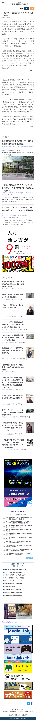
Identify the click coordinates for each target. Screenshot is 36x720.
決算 (20, 514)
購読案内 (13, 711)
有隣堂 (26, 146)
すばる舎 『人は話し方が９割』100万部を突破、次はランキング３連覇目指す (18, 210)
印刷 (16, 417)
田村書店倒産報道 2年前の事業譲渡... (15, 578)
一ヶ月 (21, 566)
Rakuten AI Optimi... (10, 586)
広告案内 (20, 711)
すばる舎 (4, 215)
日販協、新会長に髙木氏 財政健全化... (15, 569)
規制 (19, 193)
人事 (16, 514)
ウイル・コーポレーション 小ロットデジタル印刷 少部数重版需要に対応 (12, 412)
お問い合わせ (29, 711)
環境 (13, 193)
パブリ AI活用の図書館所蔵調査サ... (14, 572)
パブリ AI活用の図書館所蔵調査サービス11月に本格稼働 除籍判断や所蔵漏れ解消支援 (13, 324)
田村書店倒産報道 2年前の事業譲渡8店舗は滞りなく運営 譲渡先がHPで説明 (13, 284)
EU (3, 193)
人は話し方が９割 (22, 215)
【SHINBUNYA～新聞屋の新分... (13, 589)
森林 (10, 193)
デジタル (4, 329)
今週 (16, 566)
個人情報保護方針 (14, 715)
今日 (12, 566)
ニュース (5, 150)
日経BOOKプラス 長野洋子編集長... (14, 583)
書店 (22, 146)
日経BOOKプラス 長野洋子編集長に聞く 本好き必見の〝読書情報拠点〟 (12, 350)
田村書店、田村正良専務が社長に (13, 592)
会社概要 (5, 711)
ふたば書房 (5, 146)
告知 (11, 434)
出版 (9, 150)
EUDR (6, 193)
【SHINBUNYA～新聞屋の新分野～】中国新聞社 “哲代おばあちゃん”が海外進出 (13, 337)
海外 (11, 389)
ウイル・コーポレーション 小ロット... (15, 581)
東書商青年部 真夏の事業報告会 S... (15, 595)
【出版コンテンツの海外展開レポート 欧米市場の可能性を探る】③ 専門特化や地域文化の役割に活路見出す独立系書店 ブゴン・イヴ (12, 382)
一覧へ (28, 558)
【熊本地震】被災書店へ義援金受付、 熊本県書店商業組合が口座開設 (13, 367)
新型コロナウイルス (14, 146)
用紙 (16, 193)
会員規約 (24, 715)
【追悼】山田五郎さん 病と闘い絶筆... (15, 575)
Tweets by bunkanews (9, 622)
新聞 (31, 193)
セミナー (4, 449)
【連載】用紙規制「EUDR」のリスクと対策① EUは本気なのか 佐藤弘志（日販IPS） (18, 188)
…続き (9, 155)
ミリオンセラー (12, 215)
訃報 (24, 514)
